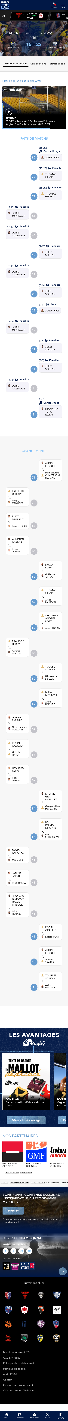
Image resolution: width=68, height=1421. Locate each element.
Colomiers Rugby (55, 47)
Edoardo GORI (52, 936)
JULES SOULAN (50, 254)
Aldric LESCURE (50, 702)
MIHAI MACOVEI (51, 693)
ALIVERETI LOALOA (18, 541)
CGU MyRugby (11, 1358)
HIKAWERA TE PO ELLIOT (51, 411)
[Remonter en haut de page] (63, 1271)
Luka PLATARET (17, 912)
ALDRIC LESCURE (50, 464)
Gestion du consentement (18, 1385)
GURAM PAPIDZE (17, 719)
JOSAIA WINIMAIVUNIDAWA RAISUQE (19, 900)
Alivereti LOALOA (16, 652)
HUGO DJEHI (49, 566)
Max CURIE (17, 860)
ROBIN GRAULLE (50, 929)
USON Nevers (13, 47)
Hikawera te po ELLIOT (51, 677)
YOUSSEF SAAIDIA (50, 668)
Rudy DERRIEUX (17, 779)
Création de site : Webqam (18, 1390)
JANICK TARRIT (16, 875)
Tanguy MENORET (17, 501)
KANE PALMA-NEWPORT (51, 824)
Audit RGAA (10, 1374)
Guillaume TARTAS (50, 575)
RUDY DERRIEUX (18, 518)
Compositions (38, 63)
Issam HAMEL (19, 882)
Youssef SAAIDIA (49, 960)
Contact (7, 1379)
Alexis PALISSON (50, 601)
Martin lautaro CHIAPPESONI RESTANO (52, 475)
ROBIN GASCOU (17, 744)
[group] (29, 16)
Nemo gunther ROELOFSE (19, 728)
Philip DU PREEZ (16, 753)
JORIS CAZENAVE (18, 214)
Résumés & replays (16, 63)
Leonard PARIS (19, 526)
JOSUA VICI (52, 157)
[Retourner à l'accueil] (5, 11)
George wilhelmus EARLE (52, 807)
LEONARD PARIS (18, 770)
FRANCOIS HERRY (18, 643)
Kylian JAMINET (17, 550)
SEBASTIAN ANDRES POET (52, 618)
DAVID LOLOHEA (18, 852)
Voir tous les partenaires (18, 1172)
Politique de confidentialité (18, 1363)
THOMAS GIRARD (50, 176)
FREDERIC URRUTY (18, 492)
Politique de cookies (15, 1368)
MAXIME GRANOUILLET (51, 796)
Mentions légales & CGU (17, 1352)
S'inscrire (13, 1210)
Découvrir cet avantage (26, 1120)
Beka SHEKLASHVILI (52, 835)
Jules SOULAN (52, 628)
